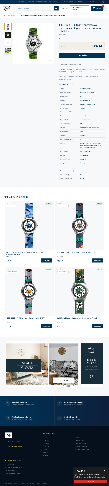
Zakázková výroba (80, 443)
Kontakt (92, 2)
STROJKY (46, 455)
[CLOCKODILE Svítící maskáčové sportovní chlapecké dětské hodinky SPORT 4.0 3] (8, 43)
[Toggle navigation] (105, 8)
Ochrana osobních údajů (82, 449)
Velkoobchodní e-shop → (78, 8)
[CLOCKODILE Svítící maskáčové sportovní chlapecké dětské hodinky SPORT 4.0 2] (8, 34)
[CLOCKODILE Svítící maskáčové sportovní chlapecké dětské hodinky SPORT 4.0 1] (8, 26)
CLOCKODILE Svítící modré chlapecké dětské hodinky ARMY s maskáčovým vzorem (26, 253)
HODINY (45, 449)
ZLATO (45, 437)
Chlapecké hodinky (12, 15)
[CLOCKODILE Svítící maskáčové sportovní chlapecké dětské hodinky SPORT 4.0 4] (8, 51)
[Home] (8, 8)
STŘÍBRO (46, 440)
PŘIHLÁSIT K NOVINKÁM (14, 447)
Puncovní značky (10, 471)
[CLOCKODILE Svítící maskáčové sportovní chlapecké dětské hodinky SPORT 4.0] (33, 43)
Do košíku (83, 55)
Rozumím (91, 481)
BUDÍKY (45, 452)
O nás (77, 437)
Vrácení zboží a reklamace (12, 474)
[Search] (56, 8)
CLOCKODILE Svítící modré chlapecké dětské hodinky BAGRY (76, 252)
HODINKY (46, 443)
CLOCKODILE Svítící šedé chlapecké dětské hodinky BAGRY (25, 318)
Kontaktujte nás (102, 2)
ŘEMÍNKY (46, 446)
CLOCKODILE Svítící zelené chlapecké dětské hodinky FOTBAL (77, 318)
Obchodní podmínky (81, 446)
